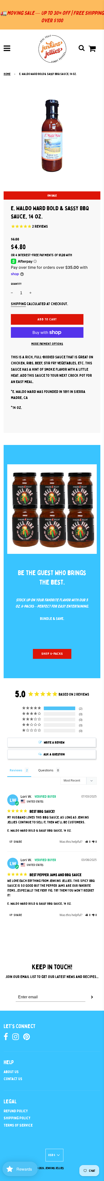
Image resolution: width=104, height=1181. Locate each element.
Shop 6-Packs (52, 654)
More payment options (47, 344)
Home (7, 74)
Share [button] (17, 842)
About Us (11, 1071)
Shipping (18, 303)
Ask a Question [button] (54, 754)
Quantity (16, 284)
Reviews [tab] (16, 770)
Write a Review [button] (54, 742)
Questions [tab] (45, 770)
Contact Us (13, 1078)
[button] (87, 842)
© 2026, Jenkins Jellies (50, 1168)
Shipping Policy (17, 1118)
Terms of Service (18, 1125)
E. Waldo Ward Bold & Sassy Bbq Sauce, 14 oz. (39, 830)
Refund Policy (16, 1111)
